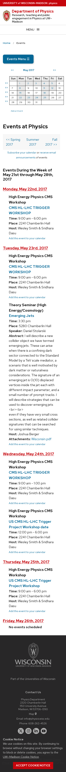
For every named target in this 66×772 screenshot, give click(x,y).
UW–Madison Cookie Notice (21, 757)
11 (44, 88)
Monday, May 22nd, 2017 (25, 189)
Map (31, 714)
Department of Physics (33, 11)
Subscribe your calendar (21, 152)
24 (37, 97)
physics (53, 3)
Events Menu (18, 59)
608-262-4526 (37, 723)
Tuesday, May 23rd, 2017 (25, 248)
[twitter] (21, 731)
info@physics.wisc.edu (37, 718)
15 (20, 92)
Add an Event (17, 111)
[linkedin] (36, 731)
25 (45, 97)
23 (29, 97)
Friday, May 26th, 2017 (23, 620)
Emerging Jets (21, 315)
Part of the (33, 679)
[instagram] (28, 731)
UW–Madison (25, 3)
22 (20, 97)
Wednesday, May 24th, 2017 (28, 453)
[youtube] (44, 731)
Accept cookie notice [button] (33, 765)
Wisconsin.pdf (41, 439)
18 (44, 92)
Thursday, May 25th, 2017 (26, 561)
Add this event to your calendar (27, 238)
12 (52, 88)
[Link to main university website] (33, 667)
